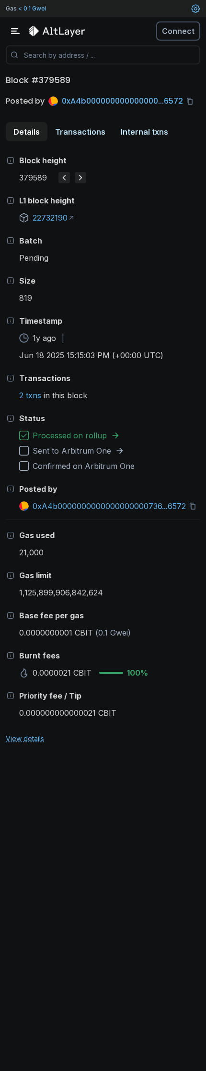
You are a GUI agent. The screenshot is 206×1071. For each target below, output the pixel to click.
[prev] (64, 177)
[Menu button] (15, 31)
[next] (80, 177)
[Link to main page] (57, 31)
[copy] (191, 101)
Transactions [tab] (80, 132)
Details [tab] (26, 132)
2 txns (30, 395)
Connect (178, 31)
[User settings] (195, 8)
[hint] (10, 160)
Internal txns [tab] (144, 132)
